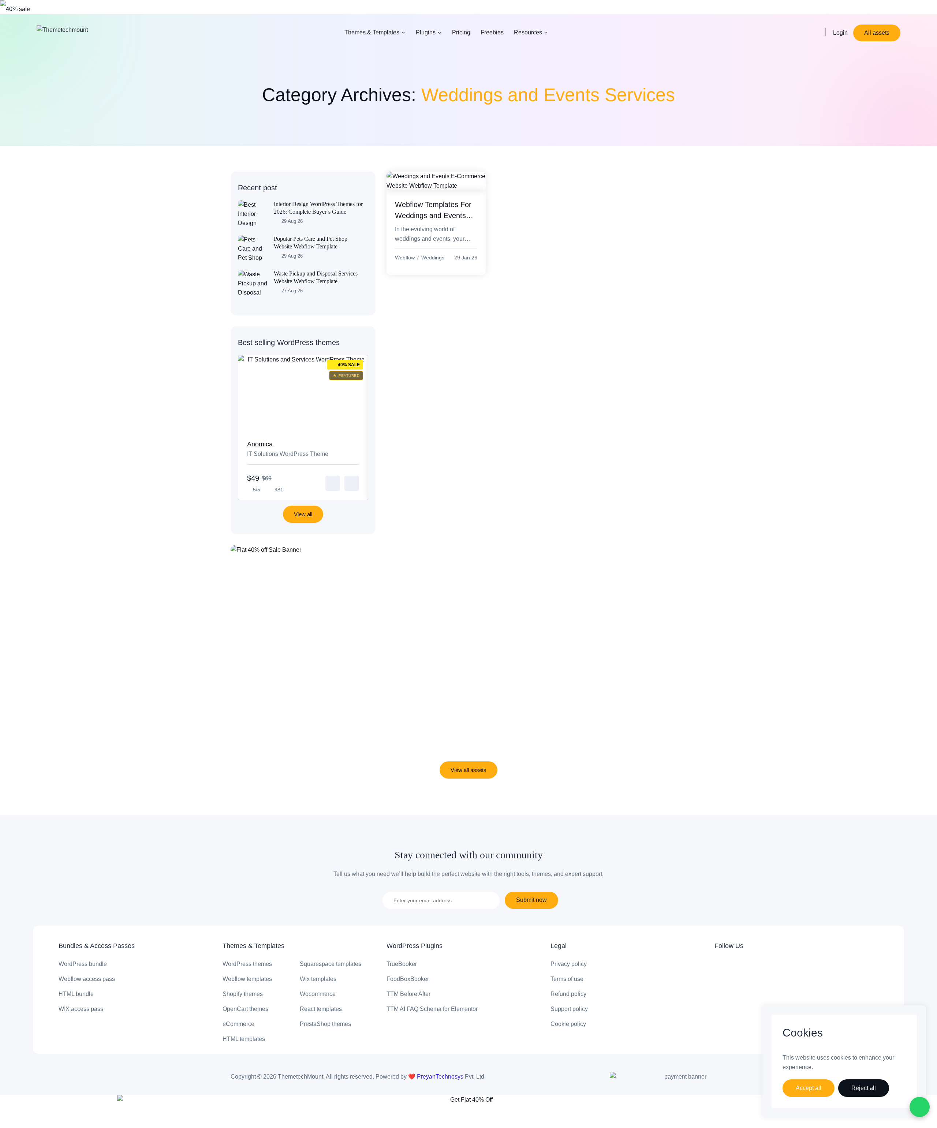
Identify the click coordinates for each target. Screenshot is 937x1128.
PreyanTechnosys (441, 1076)
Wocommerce (318, 994)
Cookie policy (568, 1024)
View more (332, 483)
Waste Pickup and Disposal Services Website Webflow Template (316, 277)
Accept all (808, 1088)
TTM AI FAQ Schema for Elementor (432, 1009)
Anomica (287, 449)
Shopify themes (243, 994)
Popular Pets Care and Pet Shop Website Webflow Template (310, 243)
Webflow (405, 258)
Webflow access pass (87, 979)
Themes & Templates (371, 32)
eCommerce (238, 1024)
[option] (303, 427)
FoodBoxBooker (408, 979)
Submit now (531, 900)
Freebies (492, 32)
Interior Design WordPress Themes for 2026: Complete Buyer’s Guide (318, 208)
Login (840, 33)
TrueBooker (402, 964)
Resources (528, 32)
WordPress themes (247, 964)
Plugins (426, 32)
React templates (321, 1009)
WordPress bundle (83, 964)
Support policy (569, 1009)
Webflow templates (247, 979)
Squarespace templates (330, 964)
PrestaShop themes (325, 1024)
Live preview (351, 483)
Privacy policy (568, 964)
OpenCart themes (245, 1009)
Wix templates (318, 979)
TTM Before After (408, 994)
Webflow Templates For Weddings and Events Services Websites (433, 216)
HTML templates (244, 1039)
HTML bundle (76, 994)
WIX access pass (81, 1009)
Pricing (461, 32)
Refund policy (568, 994)
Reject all (863, 1088)
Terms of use (566, 979)
